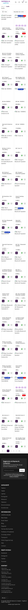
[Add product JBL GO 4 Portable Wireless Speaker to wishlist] (11, 60)
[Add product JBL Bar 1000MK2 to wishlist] (25, 107)
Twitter (3, 558)
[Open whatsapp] (8, 36)
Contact (3, 546)
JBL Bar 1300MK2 (20, 124)
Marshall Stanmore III (7, 245)
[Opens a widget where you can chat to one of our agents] (22, 607)
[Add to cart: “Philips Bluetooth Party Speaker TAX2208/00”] (3, 398)
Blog (2, 523)
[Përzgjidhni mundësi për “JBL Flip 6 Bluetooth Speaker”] (3, 227)
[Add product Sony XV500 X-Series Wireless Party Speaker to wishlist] (25, 398)
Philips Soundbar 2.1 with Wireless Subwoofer (6, 367)
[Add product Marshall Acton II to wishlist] (25, 421)
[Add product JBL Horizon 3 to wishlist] (11, 421)
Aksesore (4, 499)
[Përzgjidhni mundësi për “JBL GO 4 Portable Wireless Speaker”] (3, 60)
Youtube (3, 561)
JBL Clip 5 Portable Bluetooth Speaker (20, 294)
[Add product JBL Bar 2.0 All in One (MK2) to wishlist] (11, 155)
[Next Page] (16, 451)
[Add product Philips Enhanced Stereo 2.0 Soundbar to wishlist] (11, 446)
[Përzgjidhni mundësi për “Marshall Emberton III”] (3, 131)
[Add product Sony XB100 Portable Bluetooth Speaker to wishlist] (25, 349)
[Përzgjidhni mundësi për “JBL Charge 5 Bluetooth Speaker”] (3, 84)
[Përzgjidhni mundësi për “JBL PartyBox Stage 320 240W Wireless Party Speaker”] (16, 446)
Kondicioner (4, 508)
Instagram (4, 556)
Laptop (3, 494)
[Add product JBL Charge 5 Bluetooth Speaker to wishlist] (11, 84)
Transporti (4, 537)
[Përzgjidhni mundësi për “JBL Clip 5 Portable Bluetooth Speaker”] (16, 301)
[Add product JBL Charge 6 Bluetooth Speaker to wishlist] (25, 179)
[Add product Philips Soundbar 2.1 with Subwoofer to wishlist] (11, 349)
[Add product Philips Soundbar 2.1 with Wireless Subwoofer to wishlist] (11, 373)
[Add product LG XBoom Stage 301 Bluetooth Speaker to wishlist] (25, 325)
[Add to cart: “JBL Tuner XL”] (16, 155)
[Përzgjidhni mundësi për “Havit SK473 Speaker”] (16, 373)
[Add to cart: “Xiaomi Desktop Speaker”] (16, 203)
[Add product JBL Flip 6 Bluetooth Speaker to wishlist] (11, 227)
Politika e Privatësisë (13, 476)
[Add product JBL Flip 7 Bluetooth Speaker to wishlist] (25, 253)
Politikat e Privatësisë (7, 532)
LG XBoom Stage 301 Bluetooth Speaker (20, 319)
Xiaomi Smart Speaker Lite (5, 294)
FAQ (2, 543)
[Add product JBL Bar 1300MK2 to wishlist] (25, 131)
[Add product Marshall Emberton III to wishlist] (11, 131)
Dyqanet (3, 526)
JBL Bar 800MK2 (6, 101)
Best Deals (4, 518)
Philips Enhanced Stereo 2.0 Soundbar (6, 439)
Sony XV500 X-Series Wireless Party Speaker (20, 391)
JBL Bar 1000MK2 (20, 101)
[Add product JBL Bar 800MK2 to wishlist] (11, 107)
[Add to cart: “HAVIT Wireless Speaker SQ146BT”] (16, 36)
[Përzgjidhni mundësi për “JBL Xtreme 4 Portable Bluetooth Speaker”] (3, 179)
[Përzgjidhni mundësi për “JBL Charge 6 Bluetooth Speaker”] (16, 179)
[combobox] (20, 11)
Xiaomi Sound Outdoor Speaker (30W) (20, 55)
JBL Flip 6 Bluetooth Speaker (7, 221)
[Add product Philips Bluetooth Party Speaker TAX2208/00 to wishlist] (11, 398)
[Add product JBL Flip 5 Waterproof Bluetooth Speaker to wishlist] (25, 277)
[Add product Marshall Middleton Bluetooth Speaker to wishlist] (25, 227)
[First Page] (2, 451)
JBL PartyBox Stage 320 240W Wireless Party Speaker (20, 439)
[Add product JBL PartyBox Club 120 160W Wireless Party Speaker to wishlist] (25, 84)
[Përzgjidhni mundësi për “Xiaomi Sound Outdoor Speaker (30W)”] (16, 60)
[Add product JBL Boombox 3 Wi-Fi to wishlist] (11, 203)
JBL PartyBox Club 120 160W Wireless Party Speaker (20, 79)
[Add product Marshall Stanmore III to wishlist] (11, 253)
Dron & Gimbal (5, 505)
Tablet (3, 491)
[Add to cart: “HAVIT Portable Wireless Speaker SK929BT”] (3, 36)
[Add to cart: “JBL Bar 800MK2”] (3, 107)
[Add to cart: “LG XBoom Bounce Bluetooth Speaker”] (3, 277)
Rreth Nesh (4, 520)
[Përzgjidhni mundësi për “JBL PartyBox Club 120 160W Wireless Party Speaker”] (16, 84)
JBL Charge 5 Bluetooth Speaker (7, 78)
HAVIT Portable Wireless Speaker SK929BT (6, 29)
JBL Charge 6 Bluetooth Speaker (20, 173)
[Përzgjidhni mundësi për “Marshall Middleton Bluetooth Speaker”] (16, 227)
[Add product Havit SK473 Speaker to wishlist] (25, 373)
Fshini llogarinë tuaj (7, 540)
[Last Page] (19, 451)
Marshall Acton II (20, 415)
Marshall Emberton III (7, 124)
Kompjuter (4, 496)
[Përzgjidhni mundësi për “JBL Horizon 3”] (3, 421)
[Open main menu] (26, 2)
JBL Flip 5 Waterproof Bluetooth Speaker (20, 271)
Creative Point (17, 604)
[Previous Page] (5, 451)
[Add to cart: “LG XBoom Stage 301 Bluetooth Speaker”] (16, 325)
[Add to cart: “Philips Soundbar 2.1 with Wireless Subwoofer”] (3, 373)
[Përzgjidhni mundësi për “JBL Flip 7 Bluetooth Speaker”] (16, 253)
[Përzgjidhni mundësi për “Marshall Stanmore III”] (3, 253)
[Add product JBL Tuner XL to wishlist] (25, 155)
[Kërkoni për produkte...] (15, 2)
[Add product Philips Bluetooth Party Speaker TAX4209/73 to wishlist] (11, 325)
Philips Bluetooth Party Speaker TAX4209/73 (6, 319)
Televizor (3, 502)
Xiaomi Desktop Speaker (20, 197)
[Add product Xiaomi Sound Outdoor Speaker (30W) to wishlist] (25, 60)
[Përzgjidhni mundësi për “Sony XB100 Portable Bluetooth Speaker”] (16, 349)
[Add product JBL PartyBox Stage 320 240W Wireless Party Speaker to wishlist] (25, 446)
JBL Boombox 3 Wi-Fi (7, 197)
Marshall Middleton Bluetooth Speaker (20, 222)
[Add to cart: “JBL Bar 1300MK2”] (16, 131)
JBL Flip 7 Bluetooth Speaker (21, 245)
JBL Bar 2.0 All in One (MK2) (6, 149)
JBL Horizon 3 (5, 415)
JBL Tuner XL (19, 148)
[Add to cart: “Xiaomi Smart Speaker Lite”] (3, 301)
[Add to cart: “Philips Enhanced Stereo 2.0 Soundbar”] (3, 446)
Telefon (3, 488)
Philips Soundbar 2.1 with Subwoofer (7, 342)
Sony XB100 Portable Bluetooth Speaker (20, 343)
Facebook (4, 553)
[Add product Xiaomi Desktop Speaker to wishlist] (25, 203)
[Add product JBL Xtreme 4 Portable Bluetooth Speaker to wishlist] (11, 179)
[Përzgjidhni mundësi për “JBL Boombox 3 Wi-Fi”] (3, 203)
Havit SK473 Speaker (19, 366)
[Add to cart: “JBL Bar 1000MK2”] (16, 107)
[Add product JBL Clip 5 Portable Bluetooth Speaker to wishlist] (25, 301)
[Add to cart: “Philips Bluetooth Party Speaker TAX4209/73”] (3, 325)
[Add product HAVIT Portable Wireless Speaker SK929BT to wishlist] (11, 36)
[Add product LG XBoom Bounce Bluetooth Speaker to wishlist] (11, 277)
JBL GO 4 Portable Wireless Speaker (6, 54)
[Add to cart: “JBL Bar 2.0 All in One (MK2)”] (3, 155)
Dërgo (22, 470)
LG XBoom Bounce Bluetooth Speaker (7, 270)
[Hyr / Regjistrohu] (19, 2)
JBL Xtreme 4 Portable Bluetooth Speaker (7, 174)
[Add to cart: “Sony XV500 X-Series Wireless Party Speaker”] (16, 398)
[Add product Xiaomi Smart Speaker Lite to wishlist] (11, 301)
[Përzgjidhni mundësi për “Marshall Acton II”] (16, 421)
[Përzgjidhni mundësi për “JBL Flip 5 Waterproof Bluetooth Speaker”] (16, 277)
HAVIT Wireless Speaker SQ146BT (20, 28)
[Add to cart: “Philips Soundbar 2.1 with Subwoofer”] (3, 349)
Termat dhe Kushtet (18, 475)
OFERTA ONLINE (6, 515)
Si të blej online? (6, 534)
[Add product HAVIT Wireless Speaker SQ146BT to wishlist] (25, 36)
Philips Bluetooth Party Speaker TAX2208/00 (6, 391)
